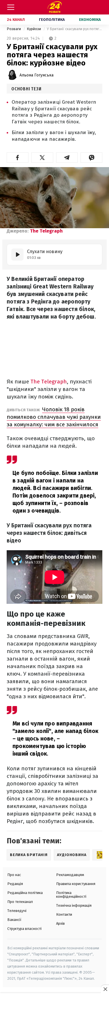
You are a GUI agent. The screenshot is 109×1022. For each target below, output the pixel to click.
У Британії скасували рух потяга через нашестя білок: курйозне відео (74, 29)
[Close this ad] (105, 989)
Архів (60, 923)
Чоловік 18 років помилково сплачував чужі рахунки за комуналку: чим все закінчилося (54, 417)
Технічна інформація (74, 905)
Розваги (14, 29)
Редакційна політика (25, 893)
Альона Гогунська (36, 75)
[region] (54, 1008)
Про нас (14, 875)
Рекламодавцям (70, 875)
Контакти (64, 914)
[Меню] (10, 7)
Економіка (90, 19)
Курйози (34, 29)
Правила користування (75, 884)
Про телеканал (20, 901)
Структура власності (24, 928)
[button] (17, 157)
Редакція (15, 884)
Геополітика (52, 19)
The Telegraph (46, 231)
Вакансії (14, 919)
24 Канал (16, 19)
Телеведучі (16, 910)
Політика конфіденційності (71, 895)
